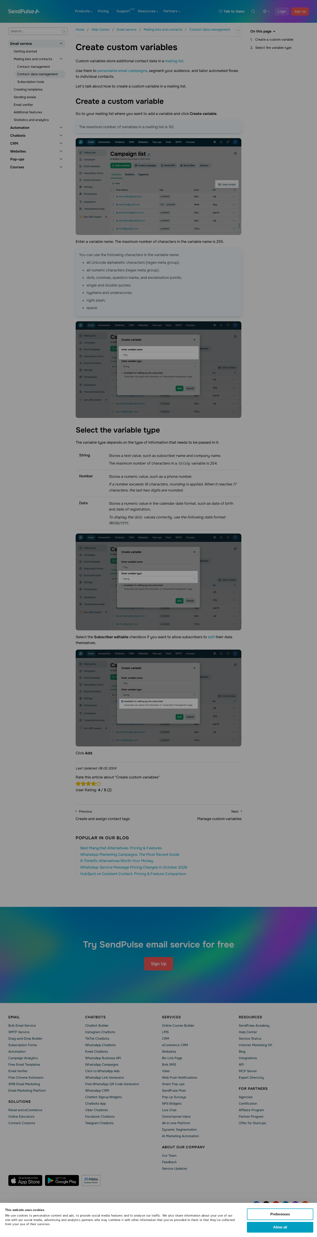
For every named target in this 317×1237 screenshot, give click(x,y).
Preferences (280, 1214)
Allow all (280, 1227)
